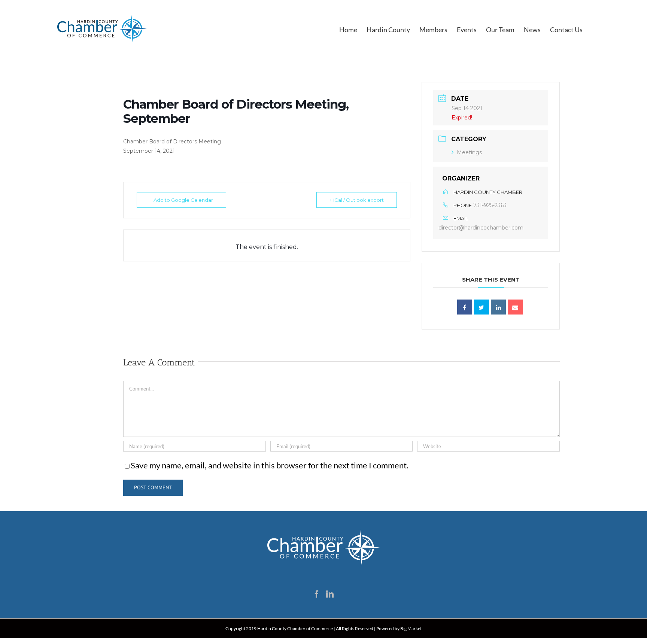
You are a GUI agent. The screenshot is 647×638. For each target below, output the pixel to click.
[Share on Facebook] (464, 307)
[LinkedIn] (330, 594)
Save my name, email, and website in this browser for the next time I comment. (269, 465)
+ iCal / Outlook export (356, 200)
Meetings (469, 152)
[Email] (515, 307)
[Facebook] (317, 594)
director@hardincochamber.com (480, 227)
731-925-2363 (490, 205)
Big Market (411, 628)
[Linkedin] (498, 307)
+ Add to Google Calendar (181, 200)
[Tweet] (481, 307)
